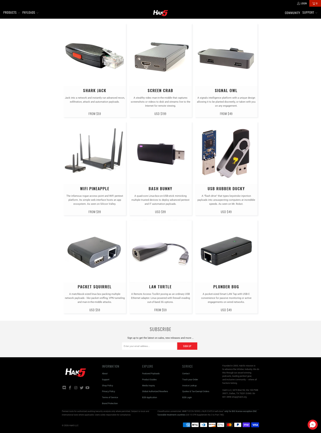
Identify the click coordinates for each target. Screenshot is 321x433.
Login (304, 3)
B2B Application (149, 397)
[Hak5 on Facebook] (70, 388)
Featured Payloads (151, 373)
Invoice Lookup (189, 385)
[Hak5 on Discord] (64, 388)
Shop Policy (107, 385)
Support (105, 379)
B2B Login (187, 397)
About (105, 373)
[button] (11, 12)
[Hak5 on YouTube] (87, 388)
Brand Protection (110, 403)
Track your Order (190, 379)
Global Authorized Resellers (155, 391)
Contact (186, 373)
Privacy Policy (108, 391)
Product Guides (149, 379)
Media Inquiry (148, 385)
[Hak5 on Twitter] (81, 388)
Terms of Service (110, 397)
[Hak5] (160, 12)
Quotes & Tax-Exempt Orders (195, 391)
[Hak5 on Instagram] (75, 388)
